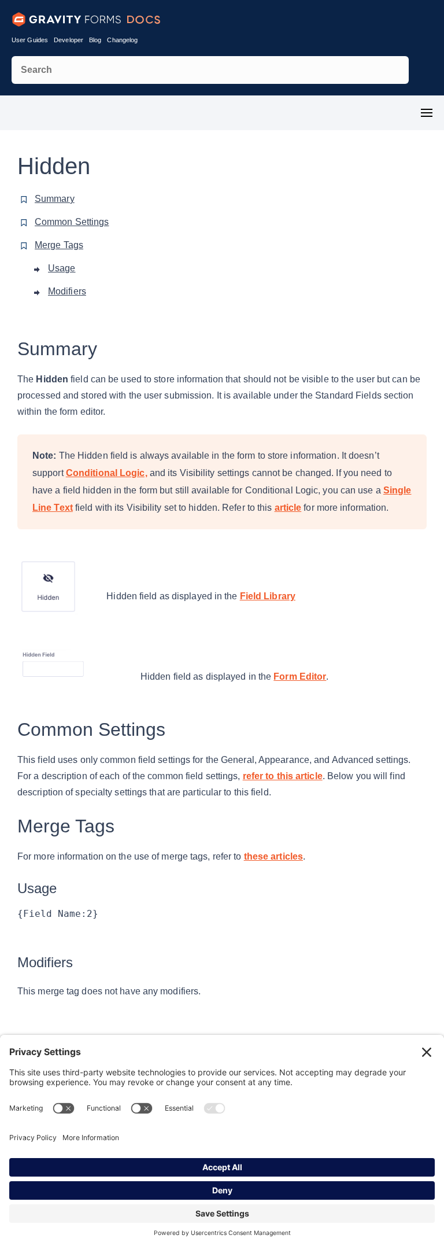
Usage (62, 268)
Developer (68, 39)
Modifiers (67, 291)
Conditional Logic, (106, 473)
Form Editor (299, 676)
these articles (273, 856)
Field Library (267, 596)
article (288, 508)
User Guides (30, 39)
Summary (55, 199)
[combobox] (210, 70)
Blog (95, 39)
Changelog (122, 39)
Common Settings (72, 222)
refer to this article (283, 776)
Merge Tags (59, 245)
